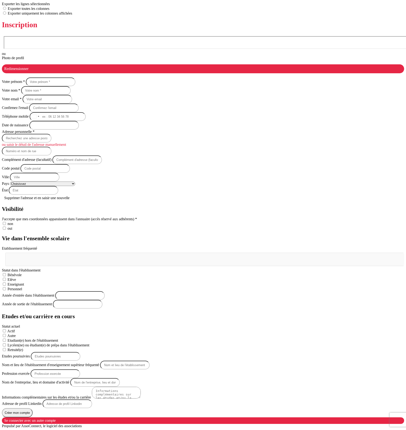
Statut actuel (11, 326)
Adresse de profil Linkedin (22, 404)
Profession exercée (16, 374)
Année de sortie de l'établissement (27, 304)
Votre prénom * (14, 82)
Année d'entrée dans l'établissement (28, 295)
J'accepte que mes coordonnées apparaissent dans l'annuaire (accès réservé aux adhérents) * (69, 219)
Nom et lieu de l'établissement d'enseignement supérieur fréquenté (51, 365)
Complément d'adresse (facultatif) (27, 160)
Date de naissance (15, 125)
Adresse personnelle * (18, 132)
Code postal (11, 168)
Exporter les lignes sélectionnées (26, 4)
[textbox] (29, 257)
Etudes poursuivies (16, 356)
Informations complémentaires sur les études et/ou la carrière (47, 397)
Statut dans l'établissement (21, 270)
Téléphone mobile (16, 116)
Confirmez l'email (15, 108)
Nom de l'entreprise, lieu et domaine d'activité (36, 382)
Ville (6, 177)
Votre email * (12, 99)
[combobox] (35, 116)
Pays (6, 184)
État (5, 190)
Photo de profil (13, 58)
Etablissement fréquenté (19, 248)
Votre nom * (11, 90)
